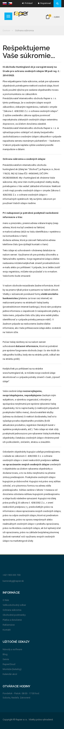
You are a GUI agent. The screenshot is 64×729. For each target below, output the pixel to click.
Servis (6, 659)
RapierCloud (9, 664)
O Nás (6, 600)
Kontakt (7, 629)
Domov (6, 30)
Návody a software (12, 649)
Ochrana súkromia (12, 610)
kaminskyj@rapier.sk (13, 581)
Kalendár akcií (10, 674)
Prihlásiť (28, 3)
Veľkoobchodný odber (14, 605)
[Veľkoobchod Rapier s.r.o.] (21, 14)
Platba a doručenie (12, 620)
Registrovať (45, 3)
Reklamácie (9, 624)
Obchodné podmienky (14, 615)
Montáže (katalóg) (12, 669)
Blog (5, 654)
